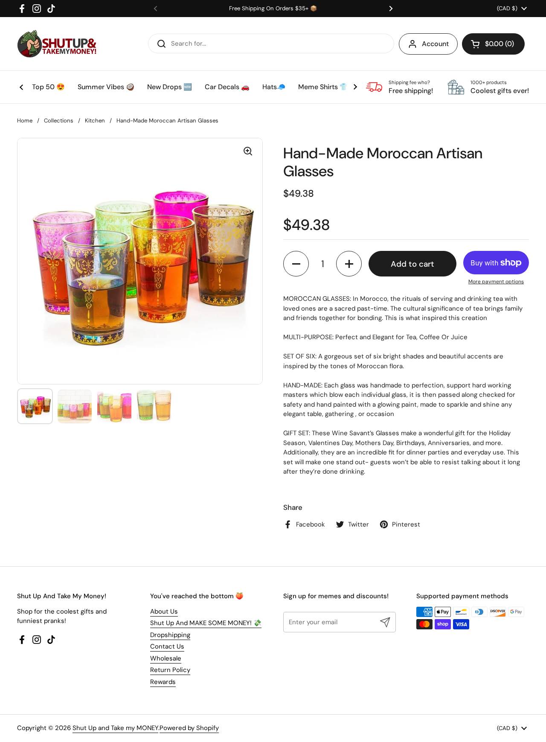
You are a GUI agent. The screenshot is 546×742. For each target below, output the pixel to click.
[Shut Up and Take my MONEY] (56, 44)
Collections (58, 120)
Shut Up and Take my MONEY (115, 728)
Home (24, 120)
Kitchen (95, 120)
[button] (493, 44)
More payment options (496, 281)
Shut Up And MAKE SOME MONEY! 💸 (205, 623)
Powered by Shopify (189, 728)
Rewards (163, 682)
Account (435, 43)
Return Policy (170, 670)
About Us (164, 611)
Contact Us (167, 646)
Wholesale (165, 658)
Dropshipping (170, 635)
